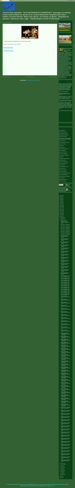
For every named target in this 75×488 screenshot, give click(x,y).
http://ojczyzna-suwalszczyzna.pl (64, 158)
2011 (61, 216)
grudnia (62, 217)
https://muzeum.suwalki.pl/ (63, 153)
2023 (61, 199)
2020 (61, 203)
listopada (62, 218)
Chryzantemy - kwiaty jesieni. (65, 224)
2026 (61, 195)
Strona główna (30, 77)
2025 (61, 196)
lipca (61, 466)
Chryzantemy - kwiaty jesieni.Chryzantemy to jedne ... (65, 222)
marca (62, 471)
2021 (61, 202)
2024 (61, 198)
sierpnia (62, 464)
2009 (61, 477)
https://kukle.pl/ (61, 145)
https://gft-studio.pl (62, 147)
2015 (61, 210)
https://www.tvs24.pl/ (62, 140)
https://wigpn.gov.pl (62, 130)
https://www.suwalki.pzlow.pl (63, 161)
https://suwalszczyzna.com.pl (63, 166)
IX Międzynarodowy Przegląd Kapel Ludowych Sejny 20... (65, 408)
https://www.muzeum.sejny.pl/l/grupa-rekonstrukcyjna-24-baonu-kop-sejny (65, 139)
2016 (61, 209)
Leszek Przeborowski (68, 48)
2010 (61, 476)
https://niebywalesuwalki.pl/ (63, 148)
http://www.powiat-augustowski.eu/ (64, 176)
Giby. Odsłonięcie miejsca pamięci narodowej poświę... (65, 236)
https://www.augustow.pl (62, 169)
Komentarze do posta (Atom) (33, 80)
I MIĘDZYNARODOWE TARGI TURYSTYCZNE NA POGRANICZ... (65, 334)
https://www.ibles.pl (62, 177)
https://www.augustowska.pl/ (63, 174)
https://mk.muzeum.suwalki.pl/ (63, 155)
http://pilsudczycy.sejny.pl (63, 136)
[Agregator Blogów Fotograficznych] (69, 186)
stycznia (62, 474)
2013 (61, 213)
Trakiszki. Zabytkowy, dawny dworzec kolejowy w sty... (65, 276)
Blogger (53, 485)
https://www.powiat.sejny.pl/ (63, 133)
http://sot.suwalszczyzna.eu (63, 163)
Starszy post (52, 77)
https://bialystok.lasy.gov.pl (63, 179)
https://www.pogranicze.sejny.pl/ (64, 142)
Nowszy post (7, 77)
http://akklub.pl (61, 156)
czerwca (62, 467)
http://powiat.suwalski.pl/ (63, 171)
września (62, 463)
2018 (61, 206)
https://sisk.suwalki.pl (62, 168)
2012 (61, 214)
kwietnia (62, 470)
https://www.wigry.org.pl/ (63, 131)
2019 (61, 205)
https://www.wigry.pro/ (62, 150)
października (63, 220)
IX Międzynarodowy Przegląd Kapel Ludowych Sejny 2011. (65, 411)
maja (62, 468)
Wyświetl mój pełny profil (63, 77)
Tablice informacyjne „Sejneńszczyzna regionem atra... (65, 297)
